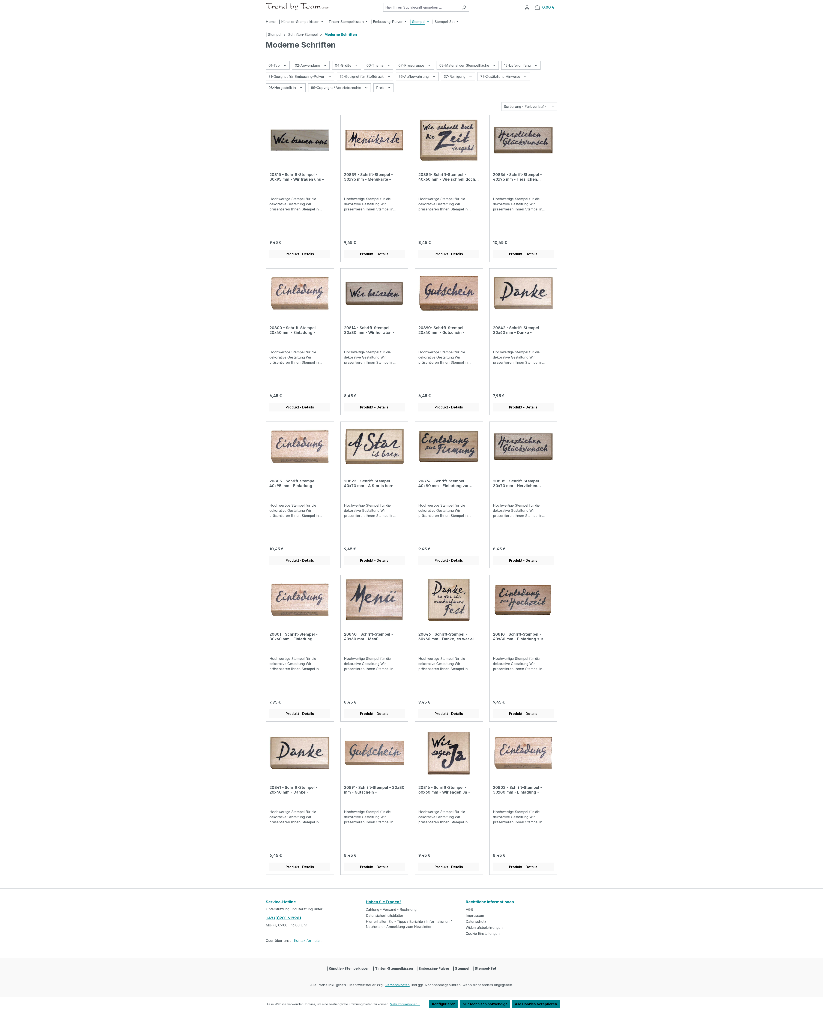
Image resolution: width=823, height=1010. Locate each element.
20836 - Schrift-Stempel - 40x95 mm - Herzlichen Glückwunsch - (517, 177)
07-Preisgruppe (411, 65)
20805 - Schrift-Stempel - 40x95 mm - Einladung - (293, 483)
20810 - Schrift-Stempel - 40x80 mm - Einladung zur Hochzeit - (518, 636)
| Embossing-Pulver (432, 968)
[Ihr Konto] (527, 7)
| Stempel (461, 968)
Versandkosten (397, 985)
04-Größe (343, 65)
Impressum (475, 915)
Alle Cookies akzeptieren (536, 1004)
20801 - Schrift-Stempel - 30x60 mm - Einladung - (293, 636)
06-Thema (375, 65)
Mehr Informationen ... (405, 1004)
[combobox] (421, 7)
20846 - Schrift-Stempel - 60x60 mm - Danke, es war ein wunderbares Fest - (447, 636)
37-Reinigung (455, 76)
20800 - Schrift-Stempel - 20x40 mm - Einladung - (293, 330)
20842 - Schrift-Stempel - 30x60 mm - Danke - (517, 330)
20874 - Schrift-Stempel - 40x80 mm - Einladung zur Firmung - (443, 483)
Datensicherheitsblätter (384, 915)
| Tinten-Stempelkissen (393, 968)
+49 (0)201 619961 (283, 918)
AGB (469, 909)
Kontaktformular (307, 940)
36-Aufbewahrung (414, 76)
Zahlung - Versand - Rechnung (391, 909)
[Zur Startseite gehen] (298, 7)
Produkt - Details (300, 254)
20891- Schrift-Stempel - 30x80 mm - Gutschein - (374, 789)
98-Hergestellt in (283, 88)
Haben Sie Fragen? (383, 902)
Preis (380, 88)
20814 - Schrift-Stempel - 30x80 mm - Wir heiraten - (369, 330)
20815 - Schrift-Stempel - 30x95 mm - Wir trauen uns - (296, 177)
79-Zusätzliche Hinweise (500, 76)
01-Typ (275, 65)
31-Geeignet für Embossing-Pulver (297, 76)
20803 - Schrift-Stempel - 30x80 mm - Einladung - (517, 789)
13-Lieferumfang (518, 65)
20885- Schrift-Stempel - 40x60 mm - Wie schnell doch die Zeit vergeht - (446, 177)
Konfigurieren (443, 1004)
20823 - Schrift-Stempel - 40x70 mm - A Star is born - (370, 483)
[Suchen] (464, 7)
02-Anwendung (308, 65)
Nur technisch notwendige (485, 1004)
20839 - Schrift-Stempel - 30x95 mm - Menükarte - (368, 177)
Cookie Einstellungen (483, 933)
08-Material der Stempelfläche (464, 65)
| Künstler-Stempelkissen (348, 968)
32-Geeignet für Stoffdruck (362, 76)
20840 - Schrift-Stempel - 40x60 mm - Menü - (368, 636)
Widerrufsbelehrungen (484, 927)
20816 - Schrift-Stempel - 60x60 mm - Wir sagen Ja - (444, 789)
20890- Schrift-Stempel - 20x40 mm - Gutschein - (442, 330)
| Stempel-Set (484, 968)
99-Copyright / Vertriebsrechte (336, 88)
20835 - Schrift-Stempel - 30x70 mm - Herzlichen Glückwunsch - (517, 483)
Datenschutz (476, 921)
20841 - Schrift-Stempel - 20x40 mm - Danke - (293, 789)
